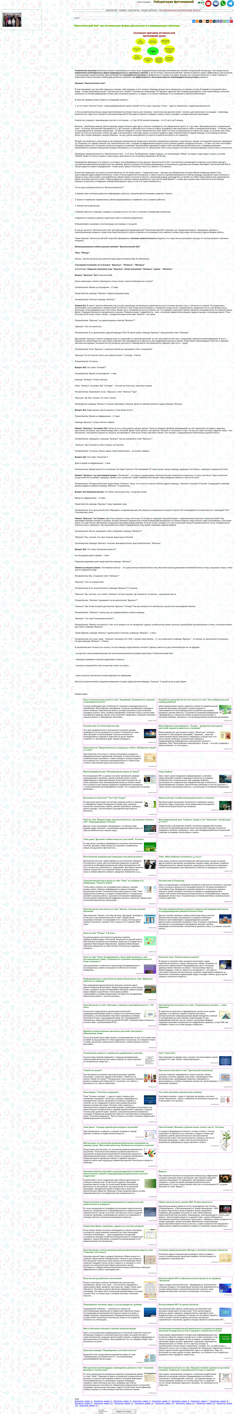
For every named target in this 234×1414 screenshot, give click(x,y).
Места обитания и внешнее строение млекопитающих (109, 1329)
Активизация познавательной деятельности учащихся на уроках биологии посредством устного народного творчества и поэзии (190, 1330)
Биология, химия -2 (103, 1401)
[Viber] (221, 21)
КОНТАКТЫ (133, 10)
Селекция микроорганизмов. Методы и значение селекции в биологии (193, 1250)
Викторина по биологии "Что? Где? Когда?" (104, 798)
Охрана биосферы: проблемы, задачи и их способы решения (113, 1226)
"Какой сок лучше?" (93, 1070)
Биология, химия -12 (144, 1403)
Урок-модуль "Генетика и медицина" (101, 1092)
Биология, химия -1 (83, 1401)
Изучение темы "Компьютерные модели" (179, 957)
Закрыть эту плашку (123, 1411)
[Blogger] (204, 21)
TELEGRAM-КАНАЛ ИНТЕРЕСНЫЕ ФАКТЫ (179, 10)
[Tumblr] (217, 21)
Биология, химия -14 (185, 1403)
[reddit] (210, 21)
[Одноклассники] (197, 21)
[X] (200, 21)
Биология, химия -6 (180, 1401)
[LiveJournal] (214, 21)
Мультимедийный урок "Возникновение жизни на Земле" (111, 772)
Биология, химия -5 (161, 1401)
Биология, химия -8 (219, 1401)
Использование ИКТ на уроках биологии (179, 1305)
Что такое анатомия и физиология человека (180, 1092)
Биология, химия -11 (124, 1403)
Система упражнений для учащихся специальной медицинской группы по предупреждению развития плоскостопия (194, 910)
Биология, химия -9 (83, 1403)
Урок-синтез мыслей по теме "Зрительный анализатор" (186, 1070)
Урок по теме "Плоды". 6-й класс (99, 933)
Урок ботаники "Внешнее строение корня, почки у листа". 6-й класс (191, 1127)
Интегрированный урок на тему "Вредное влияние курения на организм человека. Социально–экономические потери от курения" (194, 1369)
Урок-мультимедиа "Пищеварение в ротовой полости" (110, 1350)
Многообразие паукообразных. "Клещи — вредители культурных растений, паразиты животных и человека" (191, 727)
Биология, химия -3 (122, 1401)
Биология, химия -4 (141, 1401)
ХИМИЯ (122, 10)
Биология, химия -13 (165, 1403)
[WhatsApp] (224, 21)
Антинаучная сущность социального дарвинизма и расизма (112, 1053)
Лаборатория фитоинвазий (175, 1)
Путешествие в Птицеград (171, 881)
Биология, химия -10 (103, 1403)
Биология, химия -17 (89, 1406)
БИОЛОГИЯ (111, 10)
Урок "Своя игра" (167, 1053)
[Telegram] (227, 21)
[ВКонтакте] (193, 21)
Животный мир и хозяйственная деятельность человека (186, 798)
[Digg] (207, 21)
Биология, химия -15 (205, 1403)
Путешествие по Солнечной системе (101, 726)
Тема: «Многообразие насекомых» (176, 857)
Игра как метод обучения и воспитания (102, 1278)
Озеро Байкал (165, 772)
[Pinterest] (231, 21)
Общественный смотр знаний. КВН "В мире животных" (186, 1202)
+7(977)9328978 (144, 2)
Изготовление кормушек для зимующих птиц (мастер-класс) (112, 857)
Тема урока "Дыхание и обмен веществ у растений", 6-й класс (113, 839)
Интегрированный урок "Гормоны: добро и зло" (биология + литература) (194, 820)
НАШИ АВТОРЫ (149, 10)
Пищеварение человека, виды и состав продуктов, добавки (112, 1305)
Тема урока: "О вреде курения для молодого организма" (111, 1127)
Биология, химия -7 (200, 1401)
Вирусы (163, 1171)
